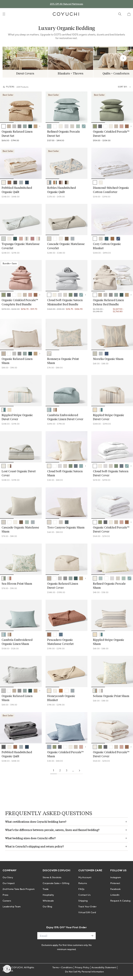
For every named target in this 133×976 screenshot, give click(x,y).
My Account (84, 877)
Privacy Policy (82, 967)
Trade (46, 889)
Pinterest (115, 883)
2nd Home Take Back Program (19, 889)
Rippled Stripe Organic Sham (108, 642)
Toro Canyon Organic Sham (66, 527)
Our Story (8, 877)
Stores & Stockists (52, 877)
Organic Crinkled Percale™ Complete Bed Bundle (20, 302)
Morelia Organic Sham (108, 359)
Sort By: (122, 87)
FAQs (81, 889)
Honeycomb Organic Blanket (61, 698)
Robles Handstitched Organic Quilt (61, 190)
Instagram (115, 877)
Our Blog (47, 906)
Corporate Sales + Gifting (56, 883)
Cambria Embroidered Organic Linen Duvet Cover (65, 417)
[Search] (120, 14)
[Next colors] (39, 126)
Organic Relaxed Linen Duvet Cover (62, 585)
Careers (7, 900)
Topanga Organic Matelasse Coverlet (21, 246)
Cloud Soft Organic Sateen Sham (65, 473)
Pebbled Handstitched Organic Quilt (17, 190)
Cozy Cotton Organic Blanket (107, 246)
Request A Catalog (120, 900)
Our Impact (9, 883)
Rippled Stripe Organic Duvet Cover (17, 417)
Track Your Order (87, 906)
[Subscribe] (92, 935)
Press (5, 895)
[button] (129, 14)
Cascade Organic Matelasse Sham (20, 529)
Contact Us (84, 895)
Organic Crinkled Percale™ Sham (65, 754)
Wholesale (48, 900)
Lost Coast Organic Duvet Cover (19, 473)
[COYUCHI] (66, 14)
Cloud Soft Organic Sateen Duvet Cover (110, 473)
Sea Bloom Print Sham (17, 583)
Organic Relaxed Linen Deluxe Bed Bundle (108, 302)
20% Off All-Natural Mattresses (66, 4)
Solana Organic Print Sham (111, 696)
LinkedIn (115, 895)
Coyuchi (17, 967)
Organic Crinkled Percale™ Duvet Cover (111, 529)
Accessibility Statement (103, 967)
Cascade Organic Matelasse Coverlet (66, 246)
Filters (10, 87)
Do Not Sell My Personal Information (84, 971)
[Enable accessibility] (7, 969)
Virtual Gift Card (87, 912)
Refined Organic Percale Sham (109, 585)
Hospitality (48, 895)
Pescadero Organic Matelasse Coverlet (60, 642)
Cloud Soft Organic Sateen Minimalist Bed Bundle (65, 302)
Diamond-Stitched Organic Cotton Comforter (111, 190)
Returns (82, 883)
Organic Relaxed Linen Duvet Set (17, 133)
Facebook (115, 889)
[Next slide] (123, 58)
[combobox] (129, 87)
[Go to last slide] (4, 107)
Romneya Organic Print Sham (63, 361)
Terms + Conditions (62, 967)
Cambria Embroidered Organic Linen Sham (17, 642)
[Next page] (79, 770)
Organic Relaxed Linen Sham (17, 361)
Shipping (83, 900)
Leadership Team (12, 906)
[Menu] (4, 14)
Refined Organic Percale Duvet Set (63, 133)
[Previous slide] (9, 58)
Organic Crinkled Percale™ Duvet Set (111, 133)
